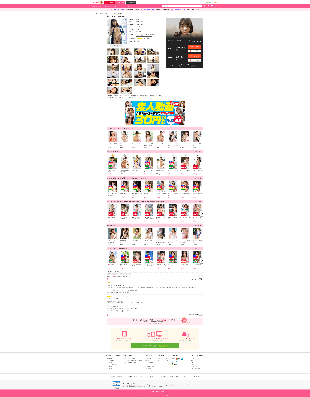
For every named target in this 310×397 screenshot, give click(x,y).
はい (120, 292)
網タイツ (138, 36)
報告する (129, 292)
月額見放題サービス (149, 366)
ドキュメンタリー (195, 366)
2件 (148, 38)
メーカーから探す (109, 368)
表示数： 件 (199, 279)
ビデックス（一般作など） (197, 355)
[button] (116, 383)
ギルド (138, 26)
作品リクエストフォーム (163, 360)
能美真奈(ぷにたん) (141, 31)
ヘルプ (146, 364)
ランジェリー (158, 34)
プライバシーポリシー (153, 376)
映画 (192, 360)
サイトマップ (196, 376)
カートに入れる (194, 51)
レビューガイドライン (140, 376)
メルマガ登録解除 (149, 370)
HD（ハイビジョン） (146, 36)
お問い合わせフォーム (162, 358)
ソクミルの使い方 (149, 362)
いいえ (124, 292)
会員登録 (208, 2)
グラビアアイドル (140, 34)
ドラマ (192, 364)
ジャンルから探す (109, 362)
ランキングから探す (110, 360)
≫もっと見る (199, 151)
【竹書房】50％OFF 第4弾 (129, 358)
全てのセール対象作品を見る (130, 362)
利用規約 (119, 376)
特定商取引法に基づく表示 (167, 376)
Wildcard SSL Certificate (116, 388)
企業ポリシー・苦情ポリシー (183, 376)
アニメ (192, 358)
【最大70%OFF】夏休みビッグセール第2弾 (133, 360)
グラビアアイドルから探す (111, 364)
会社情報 (113, 376)
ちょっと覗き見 (117, 45)
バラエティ (193, 362)
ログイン (215, 2)
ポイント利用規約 (127, 376)
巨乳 (153, 34)
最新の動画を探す (109, 358)
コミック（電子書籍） (196, 368)
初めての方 (147, 360)
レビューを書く (126, 274)
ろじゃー (113, 299)
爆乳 (151, 34)
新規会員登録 (148, 358)
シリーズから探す (109, 366)
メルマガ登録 (148, 368)
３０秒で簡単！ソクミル (155, 346)
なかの (112, 285)
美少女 (147, 34)
